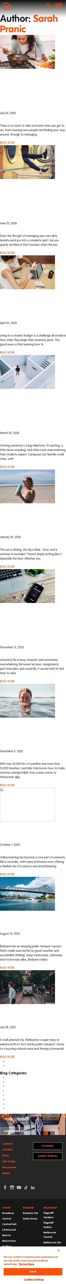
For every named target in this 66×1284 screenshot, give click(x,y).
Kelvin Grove (30, 1219)
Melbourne (19, 759)
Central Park (9, 1224)
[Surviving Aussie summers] (27, 486)
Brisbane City (30, 1213)
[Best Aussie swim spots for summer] (27, 700)
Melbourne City (52, 1242)
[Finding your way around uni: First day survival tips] (27, 371)
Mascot (6, 1235)
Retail (6, 1173)
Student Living (15, 1104)
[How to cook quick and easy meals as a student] (27, 51)
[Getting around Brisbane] (27, 893)
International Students (14, 545)
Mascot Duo (9, 1241)
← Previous (13, 1061)
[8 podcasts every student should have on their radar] (27, 586)
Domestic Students (19, 1081)
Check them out (15, 1131)
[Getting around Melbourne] (27, 987)
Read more (7, 142)
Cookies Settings (34, 1279)
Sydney (48, 759)
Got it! (33, 1272)
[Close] (59, 1250)
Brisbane (5, 759)
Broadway (8, 1213)
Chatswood (9, 1230)
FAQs (5, 1155)
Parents (11, 1095)
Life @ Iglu (8, 1161)
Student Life (7, 121)
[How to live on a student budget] (27, 272)
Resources (9, 1167)
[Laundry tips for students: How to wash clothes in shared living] (27, 162)
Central (6, 1219)
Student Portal (48, 1147)
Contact (7, 1149)
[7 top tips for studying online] (27, 804)
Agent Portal (48, 1156)
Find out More (26, 1264)
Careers (7, 1143)
